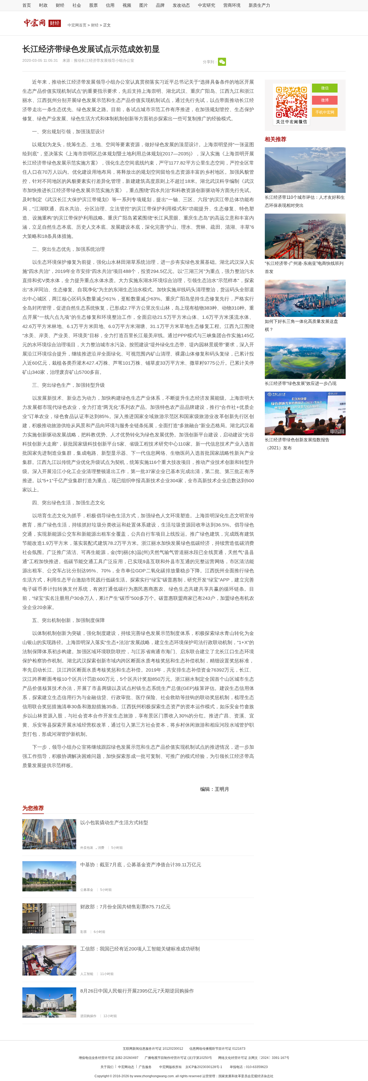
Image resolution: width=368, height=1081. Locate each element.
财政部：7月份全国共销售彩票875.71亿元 (125, 906)
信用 (110, 5)
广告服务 (145, 1067)
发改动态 (181, 5)
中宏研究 (206, 5)
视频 (127, 5)
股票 (93, 5)
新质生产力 (259, 5)
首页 (26, 5)
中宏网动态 (126, 1067)
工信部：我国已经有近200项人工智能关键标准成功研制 (140, 949)
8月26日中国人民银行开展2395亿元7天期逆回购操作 (137, 991)
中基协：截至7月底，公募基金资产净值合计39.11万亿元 (140, 864)
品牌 (160, 5)
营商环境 (232, 5)
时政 (43, 5)
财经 (60, 5)
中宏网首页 (78, 25)
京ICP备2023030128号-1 (203, 1067)
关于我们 (107, 1067)
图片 (143, 5)
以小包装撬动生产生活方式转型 (114, 822)
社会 (76, 5)
